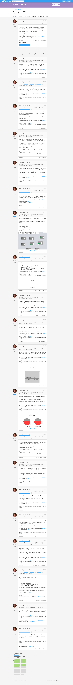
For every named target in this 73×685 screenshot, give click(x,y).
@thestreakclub (58, 680)
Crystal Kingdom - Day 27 (24, 569)
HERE (43, 302)
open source (50, 680)
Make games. (32, 60)
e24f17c (53, 680)
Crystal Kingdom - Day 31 (24, 462)
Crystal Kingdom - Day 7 (24, 21)
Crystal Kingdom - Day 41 (24, 133)
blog (25, 680)
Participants (26, 16)
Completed (19, 9)
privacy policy (22, 680)
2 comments (21, 457)
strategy (45, 315)
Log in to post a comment (24, 45)
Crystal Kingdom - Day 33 (24, 390)
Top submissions (41, 16)
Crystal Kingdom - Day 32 (24, 434)
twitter (28, 70)
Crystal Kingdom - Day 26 (24, 605)
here (30, 33)
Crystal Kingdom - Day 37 (24, 256)
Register (68, 1)
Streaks (14, 9)
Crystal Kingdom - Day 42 (24, 105)
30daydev (35, 40)
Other (16, 9)
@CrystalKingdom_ (32, 37)
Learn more (55, 4)
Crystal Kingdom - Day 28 (24, 540)
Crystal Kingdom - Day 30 (24, 489)
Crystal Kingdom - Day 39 (24, 188)
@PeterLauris (40, 36)
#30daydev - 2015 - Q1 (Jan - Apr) (26, 12)
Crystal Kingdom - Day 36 (24, 295)
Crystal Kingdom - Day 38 (24, 212)
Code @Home (38, 60)
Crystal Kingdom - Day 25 (24, 628)
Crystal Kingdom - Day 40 (24, 162)
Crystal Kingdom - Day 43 (24, 82)
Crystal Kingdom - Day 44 (24, 58)
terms (19, 680)
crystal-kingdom (36, 290)
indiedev (45, 40)
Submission (15, 16)
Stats (47, 16)
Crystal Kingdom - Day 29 (24, 514)
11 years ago (44, 20)
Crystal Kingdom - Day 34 (24, 346)
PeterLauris (26, 23)
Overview (20, 16)
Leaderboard (34, 16)
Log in (64, 1)
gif (42, 430)
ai (38, 40)
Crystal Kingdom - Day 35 (24, 320)
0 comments (21, 40)
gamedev (41, 40)
